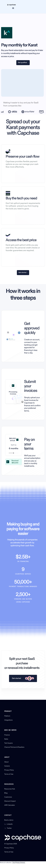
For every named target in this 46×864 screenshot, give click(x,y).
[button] (13, 8)
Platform (7, 716)
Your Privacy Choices (19, 862)
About (6, 762)
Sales (6, 739)
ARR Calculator (9, 805)
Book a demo (8, 820)
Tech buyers (8, 743)
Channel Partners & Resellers (14, 747)
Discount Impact (10, 801)
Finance (7, 735)
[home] (11, 5)
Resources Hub (9, 789)
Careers (7, 766)
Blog (5, 793)
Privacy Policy (9, 770)
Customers (8, 797)
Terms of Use (8, 774)
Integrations (8, 720)
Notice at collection (6, 862)
